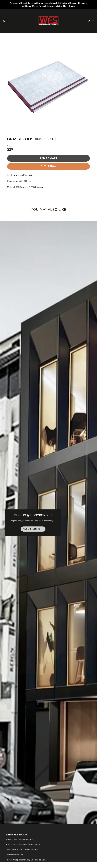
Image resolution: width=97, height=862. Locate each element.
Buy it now (48, 166)
